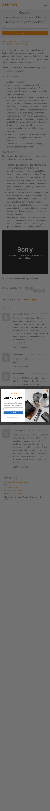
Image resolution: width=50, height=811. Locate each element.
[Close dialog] (47, 390)
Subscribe (13, 412)
